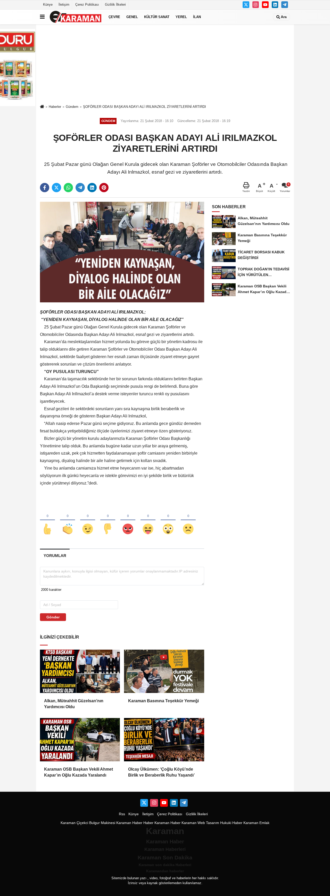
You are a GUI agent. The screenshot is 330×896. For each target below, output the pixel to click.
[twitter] (56, 187)
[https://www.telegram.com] (284, 4)
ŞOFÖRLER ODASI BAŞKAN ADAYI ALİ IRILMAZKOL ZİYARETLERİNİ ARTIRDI (144, 107)
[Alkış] (67, 520)
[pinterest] (104, 187)
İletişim (64, 4)
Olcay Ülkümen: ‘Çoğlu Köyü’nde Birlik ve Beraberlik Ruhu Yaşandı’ (161, 772)
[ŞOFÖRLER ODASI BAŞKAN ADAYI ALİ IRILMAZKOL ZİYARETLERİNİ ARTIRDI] (122, 252)
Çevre (114, 17)
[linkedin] (92, 187)
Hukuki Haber (231, 823)
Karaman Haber (129, 823)
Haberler (55, 107)
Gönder (53, 617)
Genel (132, 17)
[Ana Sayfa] (42, 107)
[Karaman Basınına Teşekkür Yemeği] (164, 671)
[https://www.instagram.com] (255, 4)
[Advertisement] (165, 64)
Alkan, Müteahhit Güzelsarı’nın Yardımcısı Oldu (73, 704)
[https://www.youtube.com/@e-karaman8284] (265, 4)
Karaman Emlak (256, 823)
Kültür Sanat (156, 17)
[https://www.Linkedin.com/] (275, 4)
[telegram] (80, 187)
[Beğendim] (47, 520)
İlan (197, 17)
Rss (122, 814)
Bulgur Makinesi (102, 823)
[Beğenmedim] (107, 520)
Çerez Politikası (87, 4)
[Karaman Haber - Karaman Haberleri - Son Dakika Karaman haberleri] (75, 16)
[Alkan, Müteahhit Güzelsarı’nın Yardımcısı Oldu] (80, 671)
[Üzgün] (188, 520)
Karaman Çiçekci (74, 823)
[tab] (55, 555)
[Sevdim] (87, 520)
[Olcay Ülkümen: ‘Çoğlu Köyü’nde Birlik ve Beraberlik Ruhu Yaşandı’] (164, 739)
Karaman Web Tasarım (200, 823)
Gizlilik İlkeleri (115, 4)
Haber (148, 823)
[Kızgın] (127, 520)
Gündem (72, 107)
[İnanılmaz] (168, 520)
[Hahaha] (148, 520)
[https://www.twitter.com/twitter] (246, 4)
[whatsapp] (68, 187)
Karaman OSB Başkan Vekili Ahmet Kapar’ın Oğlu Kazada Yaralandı (78, 772)
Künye (48, 4)
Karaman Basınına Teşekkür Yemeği (163, 701)
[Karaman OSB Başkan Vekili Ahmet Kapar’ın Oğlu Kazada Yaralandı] (80, 739)
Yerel (181, 17)
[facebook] (44, 187)
